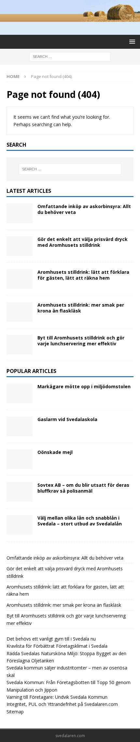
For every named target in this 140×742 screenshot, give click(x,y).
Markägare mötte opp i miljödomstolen (84, 386)
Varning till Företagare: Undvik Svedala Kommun (57, 697)
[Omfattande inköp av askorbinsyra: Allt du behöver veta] (20, 213)
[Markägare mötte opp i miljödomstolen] (20, 393)
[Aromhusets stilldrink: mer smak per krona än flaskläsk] (20, 312)
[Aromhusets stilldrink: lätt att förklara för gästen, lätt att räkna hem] (20, 279)
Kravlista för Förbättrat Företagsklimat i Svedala (57, 646)
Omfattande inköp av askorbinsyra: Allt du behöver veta (84, 209)
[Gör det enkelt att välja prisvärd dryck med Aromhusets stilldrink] (20, 246)
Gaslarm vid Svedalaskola (67, 419)
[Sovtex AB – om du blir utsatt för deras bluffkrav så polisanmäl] (20, 492)
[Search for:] (70, 56)
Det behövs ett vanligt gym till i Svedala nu (51, 639)
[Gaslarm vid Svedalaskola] (20, 426)
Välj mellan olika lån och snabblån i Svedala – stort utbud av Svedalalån (79, 521)
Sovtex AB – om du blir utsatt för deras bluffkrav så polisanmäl (83, 488)
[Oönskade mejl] (20, 459)
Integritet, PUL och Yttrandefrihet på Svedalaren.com (62, 704)
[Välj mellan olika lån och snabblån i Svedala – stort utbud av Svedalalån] (20, 525)
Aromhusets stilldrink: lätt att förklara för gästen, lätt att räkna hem (83, 275)
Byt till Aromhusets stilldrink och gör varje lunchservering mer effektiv (80, 341)
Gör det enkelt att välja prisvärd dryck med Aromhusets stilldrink (82, 242)
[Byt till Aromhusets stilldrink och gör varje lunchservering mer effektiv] (20, 344)
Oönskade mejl (55, 452)
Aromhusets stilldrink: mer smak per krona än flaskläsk (80, 308)
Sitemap (15, 712)
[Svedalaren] (70, 18)
